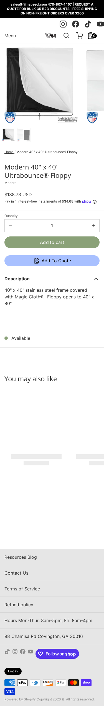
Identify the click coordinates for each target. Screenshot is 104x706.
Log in (13, 671)
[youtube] (100, 24)
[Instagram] (15, 654)
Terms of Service (22, 589)
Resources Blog (20, 557)
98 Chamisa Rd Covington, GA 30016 (43, 636)
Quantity (11, 216)
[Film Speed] (50, 36)
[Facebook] (23, 654)
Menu (10, 35)
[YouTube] (30, 654)
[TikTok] (7, 654)
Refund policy (18, 604)
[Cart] (77, 35)
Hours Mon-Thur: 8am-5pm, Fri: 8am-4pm (48, 620)
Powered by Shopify (20, 699)
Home (9, 152)
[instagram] (63, 24)
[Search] (64, 35)
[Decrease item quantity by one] (10, 225)
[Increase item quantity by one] (93, 225)
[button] (52, 242)
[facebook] (75, 24)
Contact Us (16, 573)
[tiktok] (88, 24)
